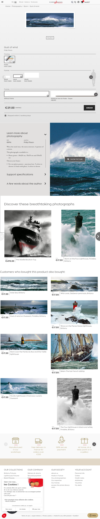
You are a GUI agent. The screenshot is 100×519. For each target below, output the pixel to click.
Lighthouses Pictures (11, 476)
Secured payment (34, 476)
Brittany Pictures (10, 473)
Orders (77, 476)
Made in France (57, 476)
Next (96, 94)
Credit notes (79, 478)
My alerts (78, 485)
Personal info (79, 473)
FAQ (29, 478)
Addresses (79, 480)
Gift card (21, 2)
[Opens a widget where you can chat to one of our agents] (92, 515)
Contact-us (27, 2)
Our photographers (58, 478)
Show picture (76, 159)
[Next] (91, 77)
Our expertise (56, 480)
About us (54, 473)
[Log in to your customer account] (78, 2)
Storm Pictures (9, 478)
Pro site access (34, 2)
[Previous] (4, 77)
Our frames (55, 483)
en (16, 2)
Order (89, 108)
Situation (50, 38)
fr (12, 2)
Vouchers (78, 483)
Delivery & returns (34, 473)
